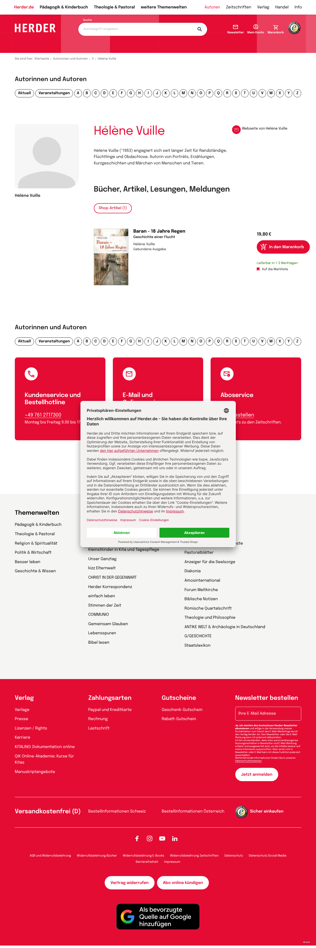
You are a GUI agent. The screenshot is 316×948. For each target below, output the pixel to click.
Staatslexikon (197, 645)
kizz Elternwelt (102, 568)
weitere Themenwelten (164, 7)
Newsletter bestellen (266, 698)
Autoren (212, 7)
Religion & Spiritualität (36, 543)
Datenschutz (233, 855)
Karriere (22, 737)
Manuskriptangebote (35, 772)
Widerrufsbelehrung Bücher (97, 855)
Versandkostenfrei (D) (48, 812)
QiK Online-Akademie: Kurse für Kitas (44, 759)
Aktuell (24, 93)
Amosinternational (202, 580)
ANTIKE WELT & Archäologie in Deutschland (224, 627)
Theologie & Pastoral (114, 7)
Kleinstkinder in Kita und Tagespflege (123, 550)
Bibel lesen (99, 642)
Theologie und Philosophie (210, 618)
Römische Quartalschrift (208, 608)
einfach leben (101, 596)
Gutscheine (179, 698)
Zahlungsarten (110, 698)
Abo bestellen (237, 415)
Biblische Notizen (201, 599)
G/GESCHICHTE (198, 636)
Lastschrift (99, 728)
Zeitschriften (238, 7)
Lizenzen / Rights (31, 728)
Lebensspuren (102, 633)
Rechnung (98, 719)
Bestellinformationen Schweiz (117, 811)
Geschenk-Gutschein (182, 710)
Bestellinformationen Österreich (193, 811)
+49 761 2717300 (43, 415)
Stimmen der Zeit (104, 605)
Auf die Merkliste (275, 269)
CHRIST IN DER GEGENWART (112, 577)
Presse (21, 719)
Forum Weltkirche (201, 590)
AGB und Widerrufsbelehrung (50, 855)
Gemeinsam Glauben (108, 624)
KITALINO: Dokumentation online (45, 747)
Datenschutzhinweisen (248, 761)
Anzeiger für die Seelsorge (209, 562)
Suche (87, 20)
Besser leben (27, 562)
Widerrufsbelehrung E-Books (143, 855)
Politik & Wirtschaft (33, 553)
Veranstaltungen (54, 93)
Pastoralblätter (199, 553)
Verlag (263, 7)
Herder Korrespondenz (110, 587)
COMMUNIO (98, 615)
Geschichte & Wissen (35, 571)
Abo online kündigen (183, 883)
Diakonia (192, 571)
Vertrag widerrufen (130, 883)
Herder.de (24, 7)
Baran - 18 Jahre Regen (159, 231)
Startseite (42, 58)
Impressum (172, 861)
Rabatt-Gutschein (179, 719)
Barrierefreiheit (147, 861)
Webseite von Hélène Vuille (264, 129)
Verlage (22, 710)
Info (298, 7)
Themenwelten (37, 513)
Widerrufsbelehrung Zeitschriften (194, 855)
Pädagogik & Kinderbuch (64, 7)
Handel (282, 7)
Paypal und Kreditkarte (110, 710)
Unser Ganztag (102, 559)
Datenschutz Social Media (267, 855)
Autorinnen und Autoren (70, 58)
